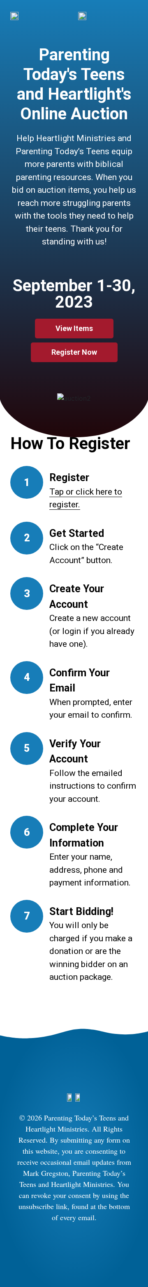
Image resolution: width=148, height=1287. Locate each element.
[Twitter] (86, 1248)
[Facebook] (37, 1248)
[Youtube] (111, 1248)
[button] (16, 398)
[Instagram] (61, 1248)
